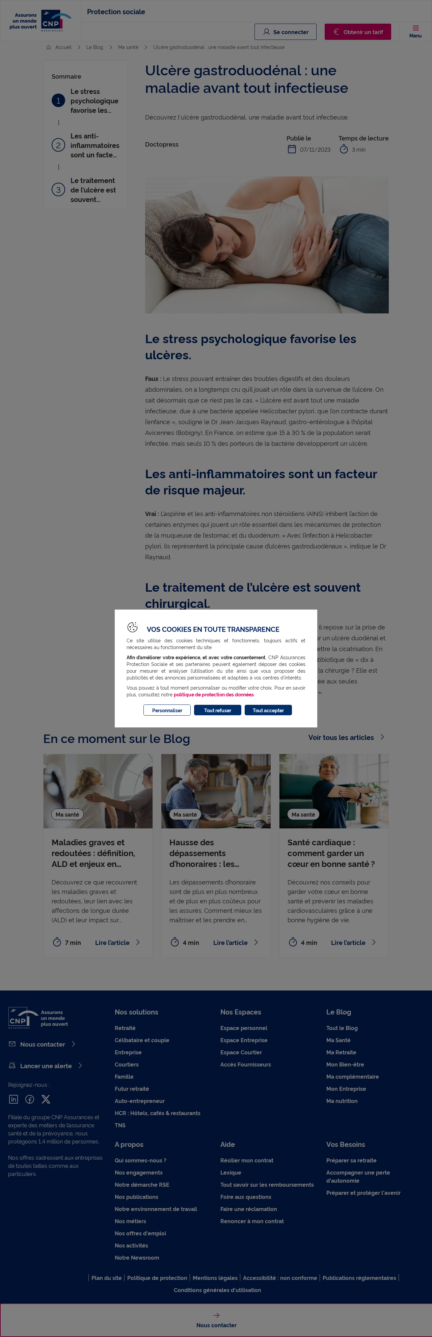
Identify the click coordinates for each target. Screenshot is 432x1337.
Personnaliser (167, 710)
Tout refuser (217, 710)
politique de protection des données (214, 694)
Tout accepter (268, 710)
